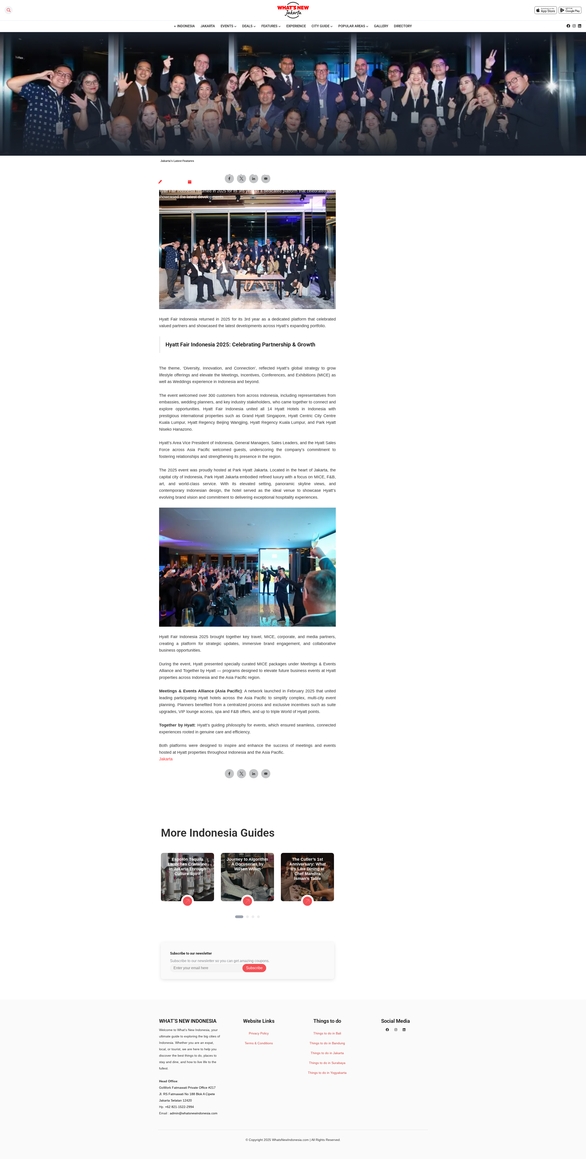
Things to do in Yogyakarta (327, 1073)
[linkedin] (404, 1030)
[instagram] (395, 1030)
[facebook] (387, 1030)
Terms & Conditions (259, 1043)
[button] (239, 916)
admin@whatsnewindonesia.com (193, 1113)
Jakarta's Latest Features (177, 161)
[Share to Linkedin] (253, 773)
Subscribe (254, 968)
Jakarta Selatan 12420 (175, 1100)
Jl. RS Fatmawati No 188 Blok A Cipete (187, 1094)
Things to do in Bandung (327, 1043)
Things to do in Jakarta (327, 1053)
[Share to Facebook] (229, 773)
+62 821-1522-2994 (179, 1107)
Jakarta (166, 759)
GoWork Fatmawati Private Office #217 (187, 1087)
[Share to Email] (265, 773)
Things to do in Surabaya (327, 1063)
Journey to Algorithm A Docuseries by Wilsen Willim (247, 864)
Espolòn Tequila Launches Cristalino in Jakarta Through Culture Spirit (187, 866)
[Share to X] (241, 773)
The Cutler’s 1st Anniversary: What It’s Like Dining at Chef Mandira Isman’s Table (307, 869)
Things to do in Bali (327, 1033)
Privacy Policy (259, 1033)
